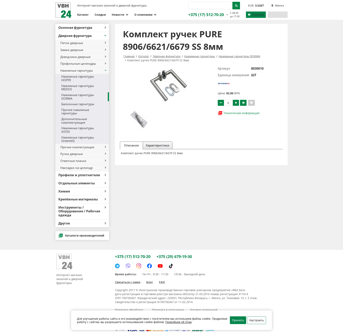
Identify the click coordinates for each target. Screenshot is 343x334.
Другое (64, 223)
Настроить (256, 320)
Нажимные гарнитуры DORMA (77, 96)
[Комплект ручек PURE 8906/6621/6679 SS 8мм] (168, 85)
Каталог (83, 14)
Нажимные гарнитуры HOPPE (77, 78)
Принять (238, 320)
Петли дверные (71, 43)
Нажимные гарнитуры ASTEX (77, 130)
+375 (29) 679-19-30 (174, 256)
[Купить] (243, 103)
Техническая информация (241, 113)
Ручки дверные (71, 154)
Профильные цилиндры (78, 63)
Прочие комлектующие (77, 147)
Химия (64, 191)
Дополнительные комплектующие (74, 120)
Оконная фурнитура (75, 27)
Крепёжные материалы (78, 199)
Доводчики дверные (75, 57)
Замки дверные (71, 50)
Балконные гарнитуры (77, 104)
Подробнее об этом (178, 322)
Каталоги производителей (84, 235)
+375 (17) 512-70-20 (206, 14)
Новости (118, 14)
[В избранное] (251, 103)
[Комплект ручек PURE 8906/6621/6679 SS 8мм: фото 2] (138, 119)
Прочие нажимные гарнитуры (75, 111)
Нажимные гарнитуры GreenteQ (77, 139)
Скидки (100, 14)
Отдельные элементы (76, 183)
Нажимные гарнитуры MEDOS (77, 87)
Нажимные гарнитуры (76, 70)
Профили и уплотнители (79, 175)
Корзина (258, 14)
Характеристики (157, 145)
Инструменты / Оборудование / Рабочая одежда (79, 211)
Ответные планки (73, 161)
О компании (143, 14)
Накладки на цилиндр (76, 168)
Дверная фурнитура (75, 36)
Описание (131, 145)
